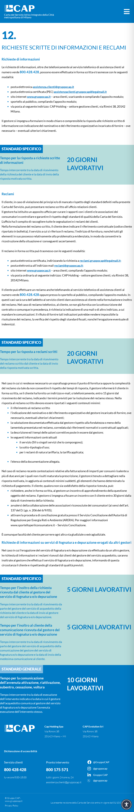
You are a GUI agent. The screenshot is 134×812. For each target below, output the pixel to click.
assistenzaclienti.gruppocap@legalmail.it (80, 92)
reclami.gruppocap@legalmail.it (100, 260)
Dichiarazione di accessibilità (20, 751)
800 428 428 (15, 769)
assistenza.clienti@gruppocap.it (53, 87)
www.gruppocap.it (39, 96)
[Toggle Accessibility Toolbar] (126, 804)
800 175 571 (57, 769)
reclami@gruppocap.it (68, 265)
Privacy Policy (11, 805)
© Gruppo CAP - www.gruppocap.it (13, 799)
